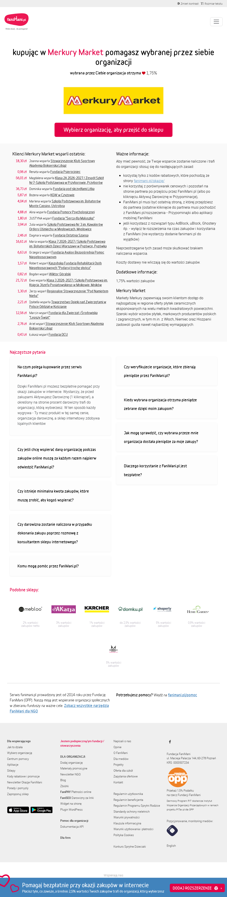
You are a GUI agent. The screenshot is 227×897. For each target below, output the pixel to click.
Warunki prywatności (127, 817)
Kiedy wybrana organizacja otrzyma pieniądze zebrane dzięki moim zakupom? (160, 404)
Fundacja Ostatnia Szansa (70, 235)
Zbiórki (64, 786)
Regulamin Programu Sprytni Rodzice (137, 806)
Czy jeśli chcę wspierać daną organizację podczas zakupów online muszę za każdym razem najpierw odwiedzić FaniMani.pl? (57, 458)
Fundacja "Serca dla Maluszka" (73, 218)
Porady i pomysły (17, 788)
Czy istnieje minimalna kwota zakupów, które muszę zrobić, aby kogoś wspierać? (53, 495)
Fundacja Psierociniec (65, 172)
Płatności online (75, 792)
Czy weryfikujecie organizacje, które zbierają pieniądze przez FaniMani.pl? (160, 371)
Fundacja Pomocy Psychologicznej (71, 212)
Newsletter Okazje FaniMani (24, 782)
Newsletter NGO (70, 774)
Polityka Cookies (124, 835)
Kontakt (118, 782)
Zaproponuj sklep (18, 794)
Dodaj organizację (71, 763)
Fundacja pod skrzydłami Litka (73, 189)
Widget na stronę (71, 804)
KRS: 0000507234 (178, 763)
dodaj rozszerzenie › (197, 888)
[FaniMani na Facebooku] (169, 741)
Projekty (118, 765)
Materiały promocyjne (73, 768)
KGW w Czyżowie (62, 195)
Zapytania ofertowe (126, 776)
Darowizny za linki (77, 798)
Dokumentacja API (72, 827)
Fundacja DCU (58, 334)
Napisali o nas (122, 741)
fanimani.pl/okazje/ (149, 180)
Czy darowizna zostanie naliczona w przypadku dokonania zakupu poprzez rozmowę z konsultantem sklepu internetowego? (55, 533)
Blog (63, 780)
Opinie (117, 747)
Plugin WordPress (71, 810)
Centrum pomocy (18, 759)
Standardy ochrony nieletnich (132, 812)
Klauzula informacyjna (127, 823)
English (171, 846)
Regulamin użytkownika (128, 794)
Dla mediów (121, 759)
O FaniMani (121, 753)
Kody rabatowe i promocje (23, 776)
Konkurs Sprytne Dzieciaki (130, 846)
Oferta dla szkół (123, 771)
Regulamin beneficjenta (128, 800)
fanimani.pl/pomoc (182, 695)
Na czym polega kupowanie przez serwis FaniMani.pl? (50, 371)
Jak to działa (15, 747)
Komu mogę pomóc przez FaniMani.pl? (48, 566)
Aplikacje (12, 765)
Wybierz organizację (19, 753)
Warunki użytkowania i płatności (133, 829)
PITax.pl (180, 809)
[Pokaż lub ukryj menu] (216, 21)
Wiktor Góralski (60, 274)
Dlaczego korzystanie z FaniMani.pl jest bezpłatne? (155, 470)
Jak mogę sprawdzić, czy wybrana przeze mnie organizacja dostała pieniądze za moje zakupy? (161, 437)
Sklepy (11, 771)
